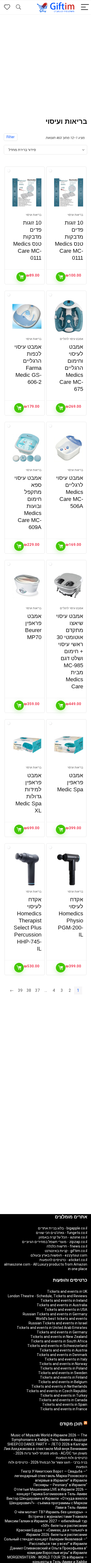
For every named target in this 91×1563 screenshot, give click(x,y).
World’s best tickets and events (61, 1319)
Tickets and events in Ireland (63, 1300)
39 (20, 990)
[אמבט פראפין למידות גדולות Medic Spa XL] (26, 745)
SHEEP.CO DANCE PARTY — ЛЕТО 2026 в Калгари (47, 1444)
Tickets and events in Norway (63, 1364)
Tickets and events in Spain (64, 1404)
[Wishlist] (7, 7)
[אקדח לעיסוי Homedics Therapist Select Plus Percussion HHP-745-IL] (26, 869)
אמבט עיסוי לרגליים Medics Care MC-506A (69, 492)
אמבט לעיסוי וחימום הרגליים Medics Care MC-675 (71, 368)
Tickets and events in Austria (63, 1350)
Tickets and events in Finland (63, 1377)
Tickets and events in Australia (62, 1305)
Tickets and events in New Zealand (58, 1337)
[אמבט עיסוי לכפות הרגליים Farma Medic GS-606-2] (26, 316)
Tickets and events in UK (67, 1291)
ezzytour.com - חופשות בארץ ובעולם (59, 1255)
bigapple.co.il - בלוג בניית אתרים (62, 1228)
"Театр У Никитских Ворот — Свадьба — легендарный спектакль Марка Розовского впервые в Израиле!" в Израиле (50, 1475)
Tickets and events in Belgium (62, 1382)
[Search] (18, 7)
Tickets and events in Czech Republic (56, 1391)
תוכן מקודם (71, 1423)
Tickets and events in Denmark (62, 1355)
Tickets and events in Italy (65, 1359)
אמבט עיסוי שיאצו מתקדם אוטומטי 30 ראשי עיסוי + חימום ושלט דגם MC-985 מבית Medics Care (69, 651)
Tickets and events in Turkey (63, 1395)
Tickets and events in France (63, 1409)
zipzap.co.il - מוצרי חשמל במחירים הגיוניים (54, 1242)
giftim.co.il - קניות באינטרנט (66, 1251)
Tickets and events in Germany (62, 1332)
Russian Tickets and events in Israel (58, 1323)
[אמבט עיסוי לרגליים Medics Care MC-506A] (68, 447)
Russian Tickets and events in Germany (55, 1314)
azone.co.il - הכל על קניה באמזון (63, 1237)
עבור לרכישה (60, 277)
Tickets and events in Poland (63, 1368)
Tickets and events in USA (65, 1310)
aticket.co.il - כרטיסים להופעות (63, 1260)
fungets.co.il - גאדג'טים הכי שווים (61, 1233)
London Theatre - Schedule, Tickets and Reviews (47, 1296)
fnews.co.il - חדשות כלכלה (67, 1246)
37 (37, 990)
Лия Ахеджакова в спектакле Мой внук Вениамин (45, 1449)
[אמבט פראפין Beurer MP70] (26, 585)
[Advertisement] (45, 62)
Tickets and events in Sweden (62, 1373)
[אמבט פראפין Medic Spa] (68, 745)
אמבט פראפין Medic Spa (70, 782)
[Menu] (85, 7)
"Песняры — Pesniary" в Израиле (60, 1485)
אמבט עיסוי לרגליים (71, 339)
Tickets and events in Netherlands (59, 1386)
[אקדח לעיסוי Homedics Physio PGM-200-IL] (68, 869)
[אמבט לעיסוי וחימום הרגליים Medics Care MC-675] (68, 316)
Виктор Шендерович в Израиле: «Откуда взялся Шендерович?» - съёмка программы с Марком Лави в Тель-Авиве (47, 1502)
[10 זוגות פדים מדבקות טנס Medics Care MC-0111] (68, 192)
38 (29, 990)
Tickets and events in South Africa (59, 1341)
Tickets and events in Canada (63, 1400)
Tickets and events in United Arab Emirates (52, 1328)
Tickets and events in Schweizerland (57, 1346)
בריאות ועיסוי (75, 215)
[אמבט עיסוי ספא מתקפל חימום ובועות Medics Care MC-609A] (26, 447)
